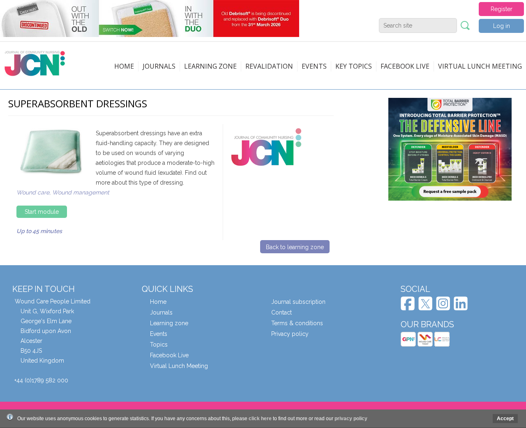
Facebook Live (169, 355)
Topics (159, 344)
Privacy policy (290, 334)
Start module (42, 211)
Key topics (353, 66)
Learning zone (210, 66)
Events (314, 66)
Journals (159, 66)
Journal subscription (298, 301)
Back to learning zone (295, 247)
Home (124, 66)
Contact (281, 312)
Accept (505, 418)
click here (260, 418)
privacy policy (351, 418)
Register (501, 9)
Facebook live (405, 66)
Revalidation (269, 66)
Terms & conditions (297, 323)
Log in (501, 26)
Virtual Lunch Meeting (480, 66)
